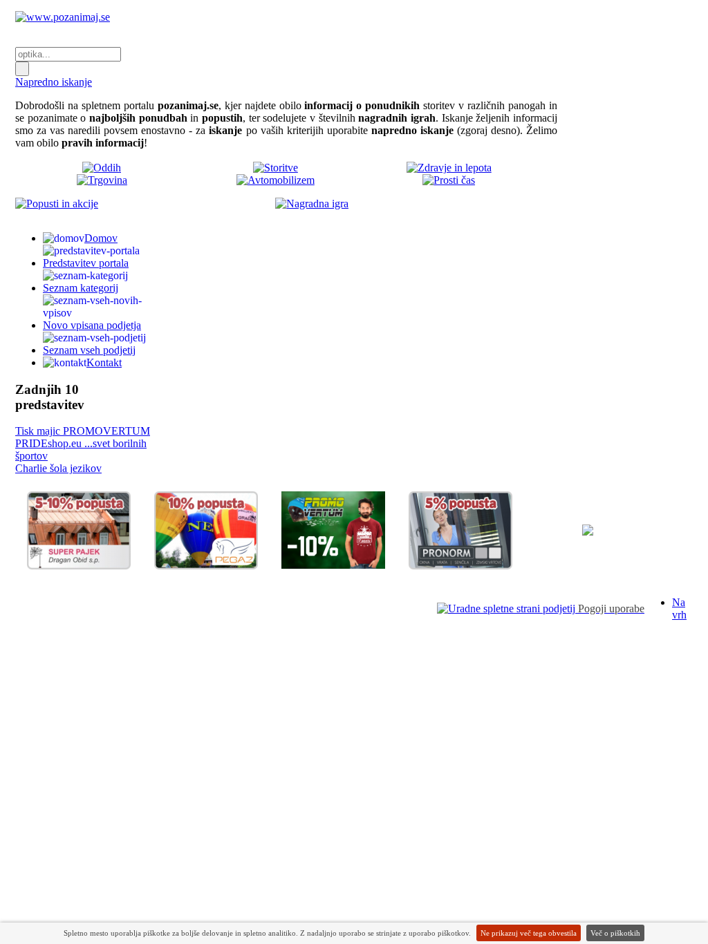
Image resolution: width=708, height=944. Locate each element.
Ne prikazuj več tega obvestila (529, 933)
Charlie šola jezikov (58, 468)
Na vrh (679, 608)
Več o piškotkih (615, 933)
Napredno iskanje (53, 82)
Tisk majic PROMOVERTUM (82, 431)
